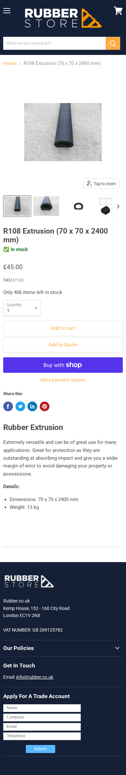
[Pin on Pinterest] (44, 406)
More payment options (63, 379)
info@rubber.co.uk (34, 677)
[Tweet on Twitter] (20, 406)
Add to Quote (63, 345)
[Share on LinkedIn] (32, 406)
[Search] (113, 43)
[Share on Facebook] (8, 406)
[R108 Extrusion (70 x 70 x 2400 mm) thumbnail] (17, 206)
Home (9, 63)
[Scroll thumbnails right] (117, 206)
